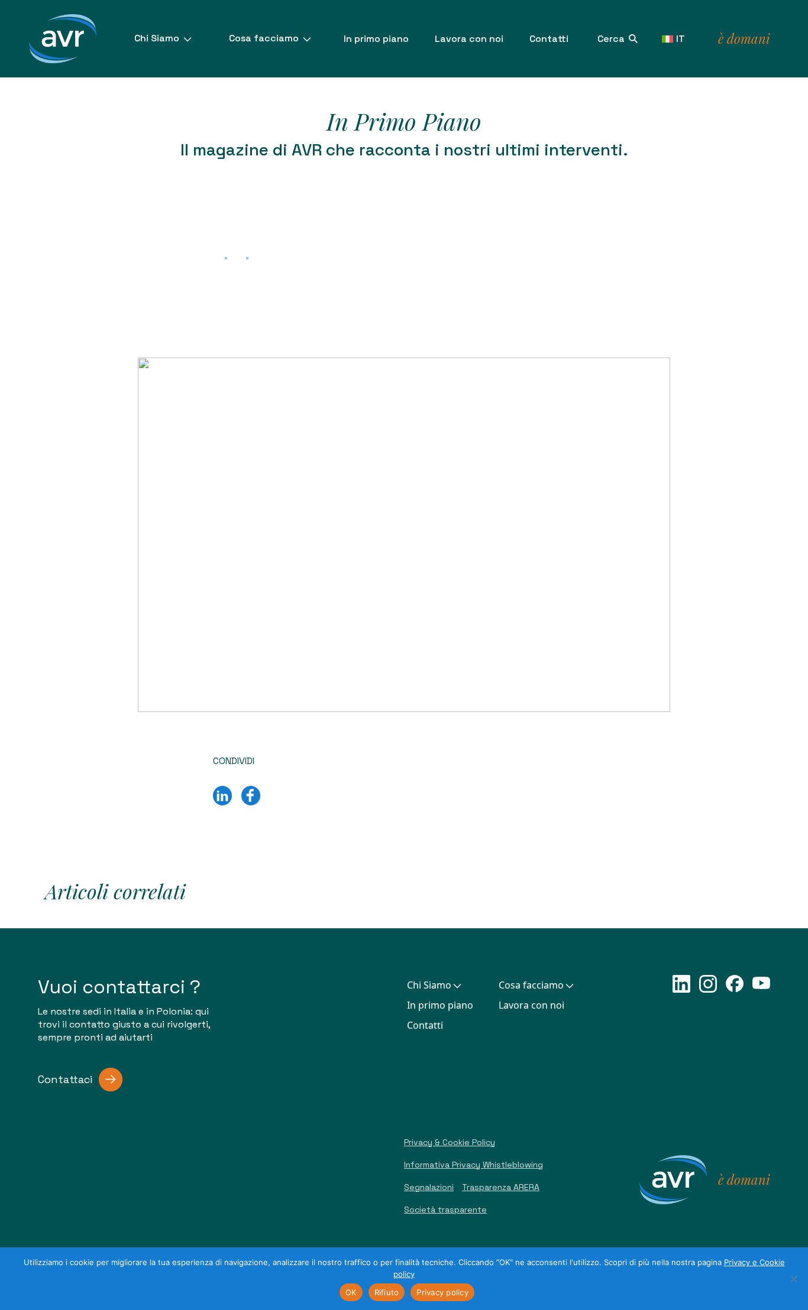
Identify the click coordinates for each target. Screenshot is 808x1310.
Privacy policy (442, 1292)
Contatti (548, 38)
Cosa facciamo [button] (531, 985)
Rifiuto (386, 1292)
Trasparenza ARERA (500, 1187)
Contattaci (65, 1079)
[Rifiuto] (793, 1279)
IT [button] (680, 38)
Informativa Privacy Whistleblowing (473, 1164)
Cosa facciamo (265, 38)
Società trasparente (445, 1209)
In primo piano (376, 38)
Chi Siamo (158, 38)
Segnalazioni (429, 1187)
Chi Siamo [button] (429, 985)
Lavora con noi (469, 38)
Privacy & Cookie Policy (449, 1142)
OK (351, 1292)
